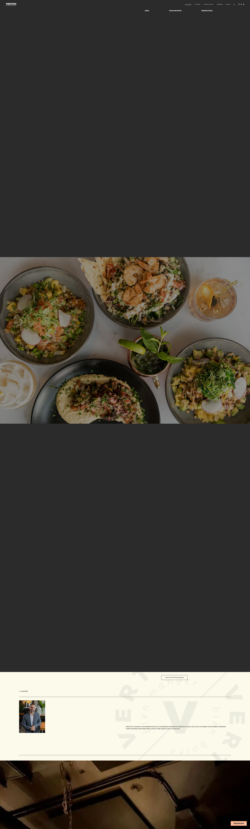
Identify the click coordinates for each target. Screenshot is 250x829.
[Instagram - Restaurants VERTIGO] (241, 4)
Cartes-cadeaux (208, 4)
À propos (197, 4)
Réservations (207, 11)
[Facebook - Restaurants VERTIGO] (239, 4)
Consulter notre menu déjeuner (174, 677)
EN (234, 4)
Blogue (228, 4)
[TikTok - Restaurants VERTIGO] (243, 4)
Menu (147, 11)
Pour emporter (175, 11)
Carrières (220, 4)
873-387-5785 (131, 735)
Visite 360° (24, 691)
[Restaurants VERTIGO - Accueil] (11, 4)
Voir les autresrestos (136, 748)
